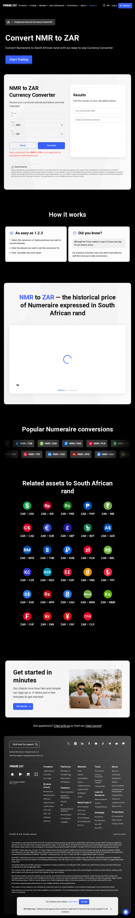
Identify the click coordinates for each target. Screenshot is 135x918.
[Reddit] (116, 743)
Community (116, 775)
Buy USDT (98, 824)
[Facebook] (89, 743)
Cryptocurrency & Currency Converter (33, 22)
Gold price (47, 817)
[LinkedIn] (82, 743)
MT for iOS (81, 810)
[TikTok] (102, 743)
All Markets (82, 793)
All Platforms (65, 782)
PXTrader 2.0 (65, 771)
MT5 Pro (81, 825)
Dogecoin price (49, 803)
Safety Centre (117, 806)
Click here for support (23, 744)
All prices (47, 821)
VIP (62, 805)
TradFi (80, 797)
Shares (80, 782)
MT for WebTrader (84, 822)
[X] (68, 743)
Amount (13, 113)
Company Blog (117, 795)
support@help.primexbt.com (33, 756)
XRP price (47, 799)
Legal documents (119, 834)
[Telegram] (109, 743)
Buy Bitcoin (99, 817)
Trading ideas (100, 786)
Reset (23, 145)
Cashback (64, 822)
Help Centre (93, 725)
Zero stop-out (65, 818)
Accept (84, 902)
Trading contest (117, 824)
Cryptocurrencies (84, 786)
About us (115, 771)
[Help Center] (104, 5)
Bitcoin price (48, 792)
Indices (80, 775)
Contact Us (116, 799)
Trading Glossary (101, 807)
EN (108, 5)
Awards (114, 782)
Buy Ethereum (100, 820)
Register (126, 5)
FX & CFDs (47, 775)
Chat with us (62, 725)
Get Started (21, 706)
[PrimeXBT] (10, 5)
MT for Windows (83, 818)
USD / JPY (47, 814)
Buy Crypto (47, 778)
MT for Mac (82, 814)
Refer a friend (117, 820)
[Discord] (123, 743)
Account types (66, 815)
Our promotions (117, 816)
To (12, 131)
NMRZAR (61, 390)
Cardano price (49, 806)
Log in (114, 5)
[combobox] (38, 125)
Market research (101, 799)
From (13, 122)
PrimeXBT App (66, 775)
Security (64, 802)
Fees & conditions (67, 792)
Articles (97, 803)
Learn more (72, 902)
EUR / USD (47, 810)
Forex (80, 771)
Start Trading (18, 59)
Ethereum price (49, 795)
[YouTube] (96, 743)
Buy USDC (98, 828)
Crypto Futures (49, 771)
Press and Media (118, 786)
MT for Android (83, 807)
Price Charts (99, 771)
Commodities (83, 778)
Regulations (116, 778)
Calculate (51, 145)
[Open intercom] (126, 912)
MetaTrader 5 (65, 778)
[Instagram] (75, 743)
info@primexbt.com (32, 752)
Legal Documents (118, 803)
